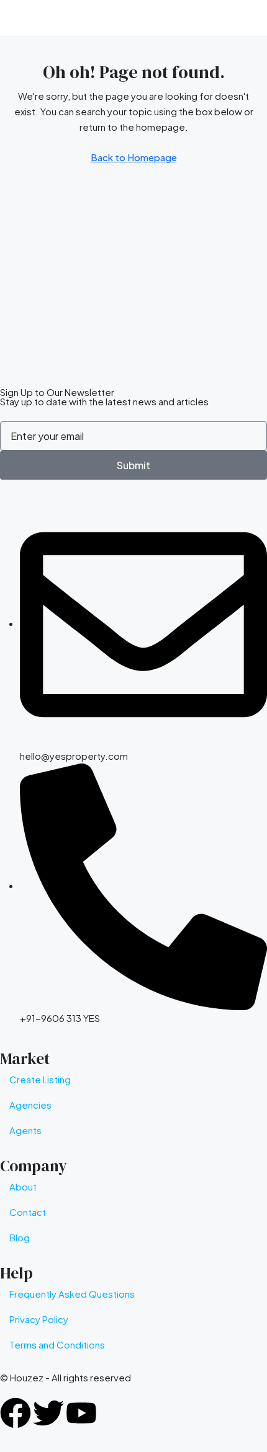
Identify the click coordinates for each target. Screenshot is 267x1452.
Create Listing (40, 1079)
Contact (27, 1212)
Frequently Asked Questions (72, 1294)
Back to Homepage (134, 157)
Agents (25, 1130)
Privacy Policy (38, 1319)
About (23, 1186)
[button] (251, 18)
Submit (133, 465)
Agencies (30, 1105)
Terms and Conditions (57, 1344)
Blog (19, 1237)
